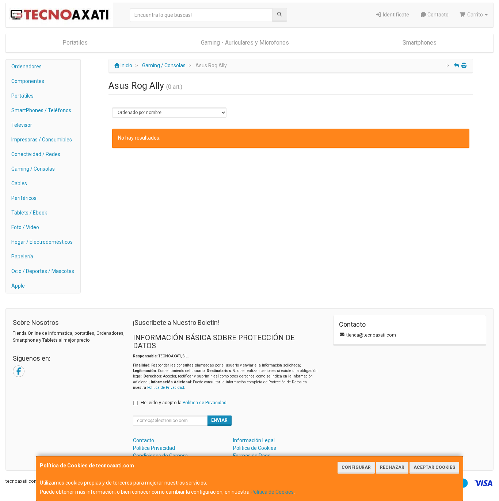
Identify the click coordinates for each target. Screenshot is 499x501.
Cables (19, 183)
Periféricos (24, 198)
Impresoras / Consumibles (41, 140)
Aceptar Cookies (434, 467)
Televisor (21, 125)
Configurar (356, 467)
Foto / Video (25, 227)
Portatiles (75, 42)
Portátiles (22, 96)
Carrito (475, 15)
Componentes (27, 81)
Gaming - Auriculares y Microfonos (245, 42)
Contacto (437, 15)
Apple (18, 286)
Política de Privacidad (165, 388)
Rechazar (392, 467)
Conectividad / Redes (35, 154)
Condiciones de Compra (160, 456)
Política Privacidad (154, 448)
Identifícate (395, 15)
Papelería (22, 256)
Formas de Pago (252, 456)
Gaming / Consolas (33, 169)
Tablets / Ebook (29, 213)
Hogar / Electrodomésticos (42, 242)
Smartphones (420, 42)
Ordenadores (26, 66)
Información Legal (254, 440)
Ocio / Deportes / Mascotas (42, 271)
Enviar (219, 420)
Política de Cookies (272, 492)
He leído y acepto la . (184, 402)
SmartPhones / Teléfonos (41, 110)
